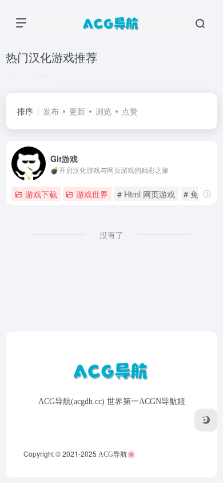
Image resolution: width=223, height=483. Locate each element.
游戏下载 (41, 194)
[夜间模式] (205, 420)
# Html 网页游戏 (146, 194)
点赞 (130, 111)
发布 (51, 111)
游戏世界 (92, 194)
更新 (77, 111)
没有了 (111, 234)
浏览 (103, 111)
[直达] (207, 193)
